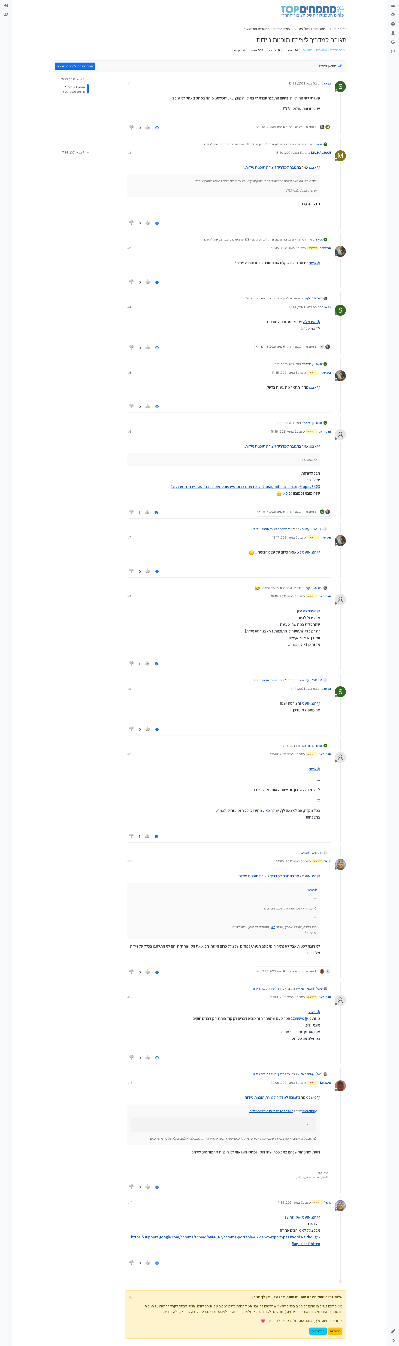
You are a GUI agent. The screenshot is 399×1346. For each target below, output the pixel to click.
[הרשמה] (6, 14)
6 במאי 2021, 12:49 (283, 754)
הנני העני (324, 431)
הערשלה (325, 248)
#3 (129, 248)
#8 (129, 596)
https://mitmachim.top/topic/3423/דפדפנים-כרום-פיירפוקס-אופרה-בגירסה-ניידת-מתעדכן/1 (245, 486)
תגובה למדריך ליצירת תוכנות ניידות (272, 167)
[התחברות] (6, 5)
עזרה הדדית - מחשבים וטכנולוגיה (324, 50)
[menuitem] (6, 5)
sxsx (327, 83)
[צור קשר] (393, 51)
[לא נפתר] (393, 24)
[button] (393, 1331)
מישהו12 (325, 1082)
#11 (129, 861)
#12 (129, 997)
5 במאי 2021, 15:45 (284, 248)
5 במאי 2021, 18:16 (283, 431)
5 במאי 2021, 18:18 (283, 596)
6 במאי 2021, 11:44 (302, 688)
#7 (129, 537)
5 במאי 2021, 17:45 (285, 372)
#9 (129, 688)
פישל (327, 861)
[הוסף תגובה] (157, 127)
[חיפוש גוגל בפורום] (393, 42)
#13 (129, 1082)
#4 (129, 307)
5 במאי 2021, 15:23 (302, 83)
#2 (129, 152)
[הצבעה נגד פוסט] (131, 128)
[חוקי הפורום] (393, 5)
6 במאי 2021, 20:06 (284, 1082)
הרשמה (335, 1331)
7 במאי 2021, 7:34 (290, 1202)
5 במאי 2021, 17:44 (302, 307)
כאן (285, 493)
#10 (129, 754)
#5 (129, 372)
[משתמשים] (393, 33)
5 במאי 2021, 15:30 (288, 152)
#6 (129, 431)
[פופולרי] (393, 14)
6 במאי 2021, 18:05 (289, 861)
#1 (128, 83)
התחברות (318, 1331)
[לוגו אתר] (313, 11)
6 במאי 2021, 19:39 (283, 997)
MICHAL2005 (321, 152)
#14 (129, 1202)
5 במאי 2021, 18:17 (285, 537)
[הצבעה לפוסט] (148, 128)
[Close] (130, 1297)
